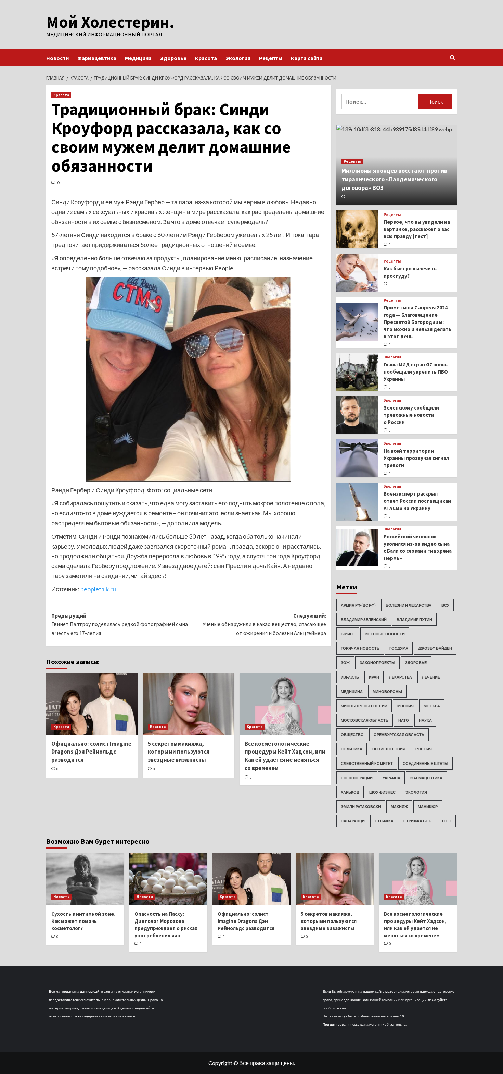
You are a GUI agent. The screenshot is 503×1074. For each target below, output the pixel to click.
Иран (374, 677)
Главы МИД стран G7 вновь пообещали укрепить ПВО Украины (416, 371)
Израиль (350, 677)
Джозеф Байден (435, 648)
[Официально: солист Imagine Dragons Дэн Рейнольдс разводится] (92, 703)
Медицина (138, 57)
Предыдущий (119, 624)
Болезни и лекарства (408, 605)
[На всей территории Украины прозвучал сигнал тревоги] (357, 458)
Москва (432, 706)
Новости (57, 57)
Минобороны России (364, 706)
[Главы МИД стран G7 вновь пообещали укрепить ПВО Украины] (357, 372)
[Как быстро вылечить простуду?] (357, 273)
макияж (399, 806)
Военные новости (385, 634)
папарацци (353, 821)
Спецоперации (357, 778)
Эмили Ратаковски (361, 806)
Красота (206, 57)
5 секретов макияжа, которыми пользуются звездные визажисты (178, 752)
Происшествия (388, 749)
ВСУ (445, 605)
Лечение (431, 677)
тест (446, 821)
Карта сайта (307, 57)
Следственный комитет (367, 763)
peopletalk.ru (98, 589)
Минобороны (387, 691)
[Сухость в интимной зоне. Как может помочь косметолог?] (85, 879)
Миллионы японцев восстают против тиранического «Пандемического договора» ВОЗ (394, 179)
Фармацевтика (96, 57)
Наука (425, 720)
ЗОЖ (345, 662)
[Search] (452, 58)
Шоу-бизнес (382, 792)
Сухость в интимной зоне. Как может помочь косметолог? (83, 921)
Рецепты (270, 57)
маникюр (428, 806)
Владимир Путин (414, 619)
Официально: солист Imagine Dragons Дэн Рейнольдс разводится (91, 752)
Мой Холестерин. (110, 22)
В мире (348, 634)
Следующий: (264, 624)
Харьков (350, 792)
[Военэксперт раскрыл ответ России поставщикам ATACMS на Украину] (357, 502)
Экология (237, 57)
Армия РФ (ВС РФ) (358, 605)
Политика (351, 749)
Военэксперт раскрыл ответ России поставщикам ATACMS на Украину (417, 500)
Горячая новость (360, 648)
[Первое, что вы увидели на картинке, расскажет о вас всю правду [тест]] (357, 229)
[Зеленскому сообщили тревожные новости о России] (357, 415)
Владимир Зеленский (364, 619)
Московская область (364, 720)
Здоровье (173, 57)
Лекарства (400, 677)
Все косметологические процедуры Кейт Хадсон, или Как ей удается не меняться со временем (285, 756)
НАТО (403, 720)
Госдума (398, 648)
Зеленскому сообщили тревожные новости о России (411, 414)
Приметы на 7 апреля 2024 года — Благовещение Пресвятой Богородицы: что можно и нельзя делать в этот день (417, 322)
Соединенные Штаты (425, 763)
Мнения (405, 706)
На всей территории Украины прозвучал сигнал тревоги (416, 458)
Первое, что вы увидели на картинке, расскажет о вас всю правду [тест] (417, 229)
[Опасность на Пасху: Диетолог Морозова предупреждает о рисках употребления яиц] (168, 879)
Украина (391, 778)
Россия (423, 749)
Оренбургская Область (399, 734)
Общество (352, 734)
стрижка (384, 821)
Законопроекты (377, 662)
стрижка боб (417, 821)
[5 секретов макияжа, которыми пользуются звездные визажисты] (188, 703)
